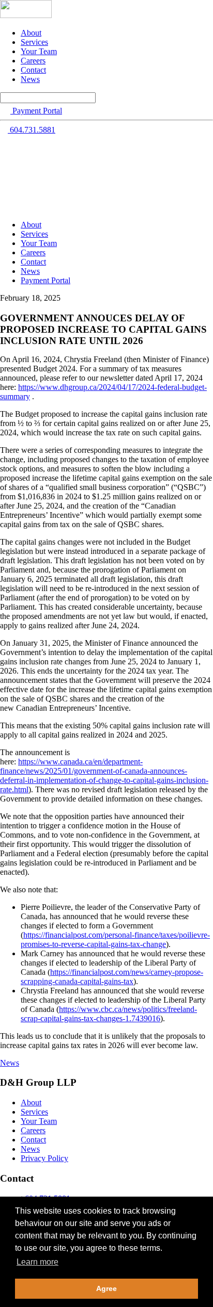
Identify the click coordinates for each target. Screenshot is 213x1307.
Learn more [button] (37, 1261)
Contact (33, 70)
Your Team (39, 51)
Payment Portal (45, 280)
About (31, 32)
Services (34, 42)
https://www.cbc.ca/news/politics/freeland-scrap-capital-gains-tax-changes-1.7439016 (109, 1014)
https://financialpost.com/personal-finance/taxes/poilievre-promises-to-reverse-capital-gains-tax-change (115, 939)
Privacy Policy (44, 1158)
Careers (33, 60)
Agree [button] (106, 1288)
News (30, 79)
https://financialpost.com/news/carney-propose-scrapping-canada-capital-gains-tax (112, 977)
